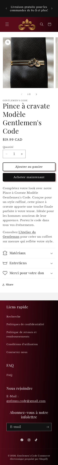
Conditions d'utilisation (22, 344)
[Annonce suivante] (51, 8)
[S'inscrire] (47, 427)
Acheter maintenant (29, 177)
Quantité (8, 147)
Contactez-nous (16, 352)
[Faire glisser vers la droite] (36, 94)
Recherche (13, 316)
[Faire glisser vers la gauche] (21, 94)
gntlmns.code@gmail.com (26, 401)
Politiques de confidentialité (25, 324)
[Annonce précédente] (6, 8)
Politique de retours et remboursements (21, 334)
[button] (7, 24)
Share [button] (10, 284)
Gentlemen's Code (27, 456)
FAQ (9, 375)
